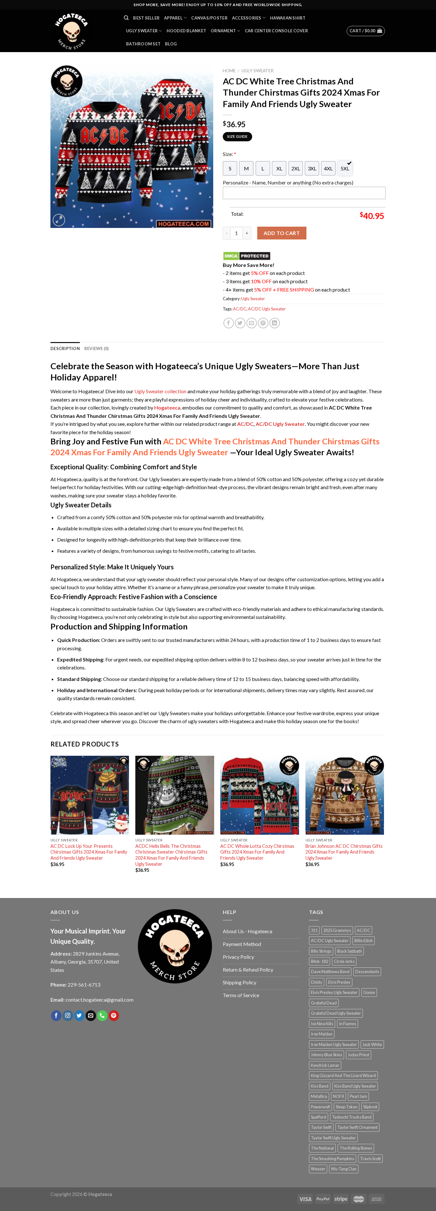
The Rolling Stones (356, 1148)
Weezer (318, 1168)
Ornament (223, 30)
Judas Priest (358, 1054)
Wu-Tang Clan (344, 1168)
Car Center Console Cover (276, 30)
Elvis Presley (339, 982)
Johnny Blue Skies (326, 1054)
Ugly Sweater (142, 30)
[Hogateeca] (82, 31)
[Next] (383, 820)
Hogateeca (167, 407)
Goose (369, 992)
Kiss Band (319, 1086)
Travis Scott (370, 1158)
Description (65, 348)
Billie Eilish (363, 940)
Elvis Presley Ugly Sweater (334, 992)
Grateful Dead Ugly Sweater (336, 1013)
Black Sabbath (349, 951)
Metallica (319, 1096)
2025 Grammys (337, 930)
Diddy (316, 982)
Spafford (318, 1117)
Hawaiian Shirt (288, 17)
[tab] (65, 348)
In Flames (347, 1023)
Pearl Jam (358, 1096)
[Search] (126, 18)
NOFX (338, 1096)
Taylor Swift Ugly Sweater (333, 1137)
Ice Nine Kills (322, 1023)
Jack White (372, 1044)
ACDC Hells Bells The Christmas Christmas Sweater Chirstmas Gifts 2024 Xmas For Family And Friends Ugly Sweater (171, 855)
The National (322, 1148)
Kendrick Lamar (325, 1065)
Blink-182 (319, 961)
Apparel (173, 17)
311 (314, 930)
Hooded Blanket (187, 30)
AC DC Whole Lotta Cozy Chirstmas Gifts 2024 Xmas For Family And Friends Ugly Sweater (257, 852)
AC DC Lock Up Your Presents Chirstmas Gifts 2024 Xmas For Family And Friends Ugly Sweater (88, 852)
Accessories (246, 17)
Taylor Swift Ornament (357, 1127)
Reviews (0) (96, 348)
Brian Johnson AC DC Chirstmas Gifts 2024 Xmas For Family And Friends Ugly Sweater (344, 852)
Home (229, 70)
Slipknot (370, 1106)
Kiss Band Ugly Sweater (355, 1086)
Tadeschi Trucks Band (352, 1117)
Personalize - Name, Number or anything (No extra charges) (288, 182)
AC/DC (239, 308)
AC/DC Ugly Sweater (267, 308)
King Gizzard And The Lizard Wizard (343, 1075)
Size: (229, 154)
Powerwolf (320, 1106)
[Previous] (51, 820)
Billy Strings (321, 951)
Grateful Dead (324, 1002)
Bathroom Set (143, 43)
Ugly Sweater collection (160, 391)
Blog (171, 43)
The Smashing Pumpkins (332, 1158)
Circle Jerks (344, 961)
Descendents (367, 971)
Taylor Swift (321, 1127)
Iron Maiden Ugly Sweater (334, 1044)
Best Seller (146, 17)
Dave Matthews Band (330, 971)
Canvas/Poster (209, 17)
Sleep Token (346, 1106)
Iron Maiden (322, 1033)
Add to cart (282, 233)
